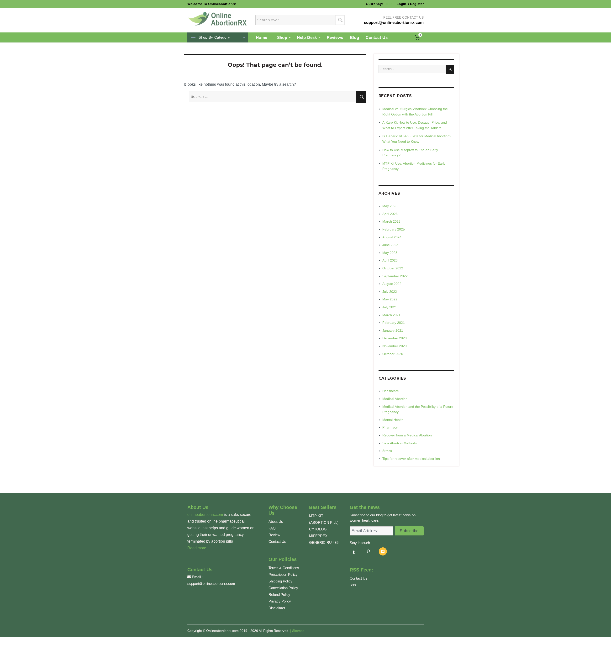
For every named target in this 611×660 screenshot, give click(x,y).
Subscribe (409, 531)
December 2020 (394, 338)
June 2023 (390, 245)
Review (274, 535)
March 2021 (391, 315)
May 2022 (389, 299)
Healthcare (390, 391)
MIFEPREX (318, 536)
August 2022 (391, 284)
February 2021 (393, 323)
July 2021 (389, 307)
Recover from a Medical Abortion (407, 435)
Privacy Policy (280, 601)
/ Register (415, 3)
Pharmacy (390, 427)
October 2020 (392, 354)
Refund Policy (279, 594)
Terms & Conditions (284, 568)
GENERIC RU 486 (323, 542)
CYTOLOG (318, 529)
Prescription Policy (283, 574)
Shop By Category (214, 37)
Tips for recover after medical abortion (411, 459)
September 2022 (395, 276)
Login (402, 3)
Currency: (379, 4)
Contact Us (277, 542)
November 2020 (394, 346)
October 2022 (392, 268)
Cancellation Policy (283, 588)
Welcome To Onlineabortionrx (211, 3)
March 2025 (391, 221)
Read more (196, 548)
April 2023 (390, 260)
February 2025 (393, 229)
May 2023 (389, 253)
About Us (276, 521)
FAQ (272, 528)
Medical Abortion (394, 399)
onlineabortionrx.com (205, 515)
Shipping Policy (280, 581)
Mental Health (392, 420)
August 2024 (391, 237)
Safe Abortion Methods (399, 443)
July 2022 (389, 291)
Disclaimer (277, 608)
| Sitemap (297, 631)
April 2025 (390, 214)
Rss (353, 585)
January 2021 (392, 330)
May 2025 (389, 206)
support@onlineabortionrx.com (211, 583)
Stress (387, 451)
